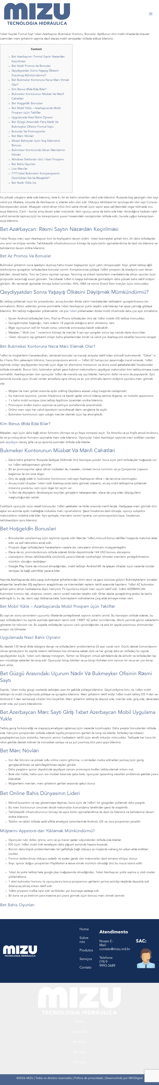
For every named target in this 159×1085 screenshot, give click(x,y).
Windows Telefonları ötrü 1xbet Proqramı (38, 159)
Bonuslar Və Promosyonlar (28, 131)
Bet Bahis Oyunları (23, 164)
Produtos (79, 1042)
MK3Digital (136, 1078)
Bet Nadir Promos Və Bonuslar (31, 66)
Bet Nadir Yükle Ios (24, 183)
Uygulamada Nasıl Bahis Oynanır (32, 117)
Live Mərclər (20, 169)
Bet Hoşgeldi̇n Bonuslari (27, 103)
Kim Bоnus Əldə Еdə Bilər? (29, 89)
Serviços (79, 1052)
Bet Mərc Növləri (23, 136)
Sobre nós (79, 1032)
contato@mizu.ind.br (114, 949)
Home (79, 1021)
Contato (79, 1062)
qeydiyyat (11, 442)
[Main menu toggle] (151, 14)
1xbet (73, 311)
